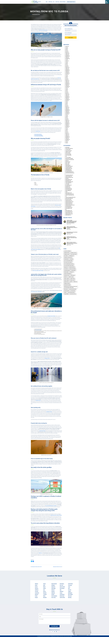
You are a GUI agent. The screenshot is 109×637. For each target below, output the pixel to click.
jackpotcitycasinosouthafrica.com (70, 197)
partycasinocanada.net (68, 189)
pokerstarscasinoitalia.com (69, 201)
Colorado (36, 591)
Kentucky (44, 592)
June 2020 (66, 116)
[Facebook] (53, 631)
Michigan (53, 585)
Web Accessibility (69, 636)
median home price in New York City (56, 515)
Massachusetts (54, 583)
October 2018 (67, 138)
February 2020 (67, 120)
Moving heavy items (66, 275)
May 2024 (66, 64)
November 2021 (67, 97)
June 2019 (66, 129)
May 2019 (66, 130)
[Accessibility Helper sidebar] (107, 2)
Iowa (44, 589)
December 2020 (67, 109)
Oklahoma (61, 591)
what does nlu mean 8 (68, 199)
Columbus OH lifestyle (73, 252)
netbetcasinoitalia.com (68, 210)
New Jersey (54, 597)
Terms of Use (65, 636)
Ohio (60, 589)
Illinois (44, 586)
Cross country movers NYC (38, 134)
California (36, 589)
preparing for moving (67, 283)
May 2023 (66, 77)
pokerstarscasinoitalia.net (69, 177)
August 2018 (67, 140)
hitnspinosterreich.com (68, 168)
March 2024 (67, 66)
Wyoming (69, 597)
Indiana (44, 588)
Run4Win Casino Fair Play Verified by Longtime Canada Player (72, 237)
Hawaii (44, 583)
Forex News (67, 178)
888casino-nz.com (67, 187)
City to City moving (68, 157)
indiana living (66, 267)
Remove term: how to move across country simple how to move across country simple (70, 287)
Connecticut (37, 592)
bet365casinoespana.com (68, 207)
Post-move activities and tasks (69, 159)
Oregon (61, 592)
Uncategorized (67, 147)
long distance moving (67, 270)
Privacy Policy (61, 636)
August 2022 (67, 87)
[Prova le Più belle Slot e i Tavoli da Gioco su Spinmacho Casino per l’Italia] (64, 243)
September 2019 (67, 126)
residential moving (49, 411)
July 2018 (66, 141)
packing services (38, 400)
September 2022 (67, 86)
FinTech (66, 191)
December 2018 (67, 136)
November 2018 (67, 137)
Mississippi (53, 588)
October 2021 (67, 98)
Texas (69, 586)
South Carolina (62, 597)
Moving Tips (67, 160)
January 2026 (67, 54)
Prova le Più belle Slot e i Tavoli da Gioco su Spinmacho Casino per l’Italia (72, 243)
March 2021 (67, 106)
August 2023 (67, 74)
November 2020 (67, 110)
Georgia (36, 597)
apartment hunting (66, 252)
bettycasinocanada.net (68, 170)
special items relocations (71, 292)
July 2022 (66, 88)
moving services (37, 131)
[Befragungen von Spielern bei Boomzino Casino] (64, 233)
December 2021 (67, 96)
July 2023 (66, 75)
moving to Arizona (66, 278)
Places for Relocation (68, 150)
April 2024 (66, 65)
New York (61, 585)
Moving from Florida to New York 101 (37, 566)
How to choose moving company (68, 260)
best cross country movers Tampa (38, 270)
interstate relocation (72, 267)
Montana (53, 591)
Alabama (36, 583)
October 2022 (67, 85)
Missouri (53, 589)
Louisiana (45, 594)
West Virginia (70, 594)
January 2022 (67, 95)
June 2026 (66, 48)
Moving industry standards (69, 158)
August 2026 (67, 46)
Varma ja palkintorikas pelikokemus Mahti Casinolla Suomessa (72, 227)
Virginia (69, 591)
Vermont (69, 589)
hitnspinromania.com (68, 169)
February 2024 (67, 67)
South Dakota (70, 583)
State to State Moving (68, 155)
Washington (70, 592)
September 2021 (67, 99)
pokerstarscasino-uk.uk (68, 200)
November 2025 (67, 56)
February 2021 (67, 107)
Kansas (44, 591)
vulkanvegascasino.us (68, 167)
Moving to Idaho (73, 278)
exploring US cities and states (68, 257)
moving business (73, 270)
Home (31, 14)
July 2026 (66, 47)
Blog (66, 156)
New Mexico (62, 583)
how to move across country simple (69, 265)
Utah (69, 588)
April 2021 (66, 105)
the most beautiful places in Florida (51, 505)
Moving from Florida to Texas (57, 566)
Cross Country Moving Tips (69, 148)
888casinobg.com (67, 186)
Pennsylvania (62, 594)
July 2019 (66, 128)
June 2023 (66, 76)
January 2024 (67, 68)
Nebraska (53, 592)
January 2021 (67, 108)
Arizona (36, 586)
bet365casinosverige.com (68, 211)
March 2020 (67, 119)
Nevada (53, 594)
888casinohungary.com (68, 188)
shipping (65, 292)
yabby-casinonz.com (68, 190)
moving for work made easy (67, 273)
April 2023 (66, 78)
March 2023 (67, 79)
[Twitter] (54, 631)
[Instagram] (56, 631)
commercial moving (42, 430)
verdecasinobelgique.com (69, 166)
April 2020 (66, 118)
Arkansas (36, 588)
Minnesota (53, 586)
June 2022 (66, 89)
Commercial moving (66, 254)
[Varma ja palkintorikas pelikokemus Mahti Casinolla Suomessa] (64, 227)
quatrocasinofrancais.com (69, 181)
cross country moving (74, 254)
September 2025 (67, 58)
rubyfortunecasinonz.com (69, 198)
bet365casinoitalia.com (68, 208)
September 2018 (67, 139)
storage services (47, 358)
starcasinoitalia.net (68, 180)
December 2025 (67, 55)
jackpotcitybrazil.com (68, 176)
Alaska (36, 585)
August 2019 (67, 127)
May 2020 (66, 117)
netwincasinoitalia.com (68, 179)
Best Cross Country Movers (43, 30)
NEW (65, 209)
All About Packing (67, 149)
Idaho (44, 585)
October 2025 (67, 57)
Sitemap (58, 636)
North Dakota (62, 588)
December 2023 (67, 69)
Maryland (44, 597)
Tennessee (70, 585)
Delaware (36, 594)
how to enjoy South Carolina (68, 262)
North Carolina (62, 586)
